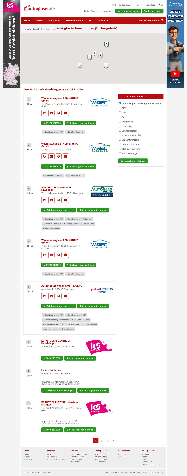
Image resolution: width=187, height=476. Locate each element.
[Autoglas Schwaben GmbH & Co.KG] (44, 296)
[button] (106, 66)
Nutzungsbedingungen (151, 464)
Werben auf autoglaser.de (123, 5)
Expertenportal (101, 461)
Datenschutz (147, 461)
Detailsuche (28, 459)
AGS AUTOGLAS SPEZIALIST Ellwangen (57, 188)
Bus (123, 117)
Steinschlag (127, 126)
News (39, 20)
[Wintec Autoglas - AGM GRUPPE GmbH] (44, 113)
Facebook (122, 454)
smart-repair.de (147, 472)
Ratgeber (54, 20)
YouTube (121, 457)
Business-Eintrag (101, 457)
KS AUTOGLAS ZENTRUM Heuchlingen (55, 342)
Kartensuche (28, 457)
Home (27, 20)
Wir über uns (147, 454)
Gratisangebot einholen (81, 123)
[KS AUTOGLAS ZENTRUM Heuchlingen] (99, 347)
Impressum (146, 459)
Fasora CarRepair (51, 370)
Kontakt (145, 457)
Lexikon (104, 20)
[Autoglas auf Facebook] (159, 4)
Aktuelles (50, 454)
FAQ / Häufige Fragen (79, 454)
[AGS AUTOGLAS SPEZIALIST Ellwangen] (44, 200)
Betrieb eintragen (102, 454)
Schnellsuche (38, 29)
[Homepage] (59, 113)
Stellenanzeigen (101, 459)
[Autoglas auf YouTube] (162, 4)
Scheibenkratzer (129, 130)
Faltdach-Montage (130, 144)
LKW (124, 112)
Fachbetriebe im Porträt (56, 459)
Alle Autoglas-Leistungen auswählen (141, 103)
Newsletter (75, 461)
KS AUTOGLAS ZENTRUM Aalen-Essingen (59, 403)
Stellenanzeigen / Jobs (146, 5)
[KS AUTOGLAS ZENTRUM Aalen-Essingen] (99, 408)
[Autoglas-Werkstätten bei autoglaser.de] (41, 8)
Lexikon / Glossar (77, 457)
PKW (124, 108)
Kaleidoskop (52, 457)
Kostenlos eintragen (128, 11)
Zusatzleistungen (130, 153)
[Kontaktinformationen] (51, 113)
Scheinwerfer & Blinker (132, 135)
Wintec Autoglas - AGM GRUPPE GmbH (59, 99)
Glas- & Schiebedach (131, 148)
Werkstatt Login (152, 11)
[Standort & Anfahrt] (66, 113)
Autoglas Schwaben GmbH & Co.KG (61, 285)
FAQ (91, 20)
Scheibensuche (74, 20)
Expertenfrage (76, 459)
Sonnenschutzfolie (130, 139)
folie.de (160, 472)
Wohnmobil (127, 121)
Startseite (27, 29)
